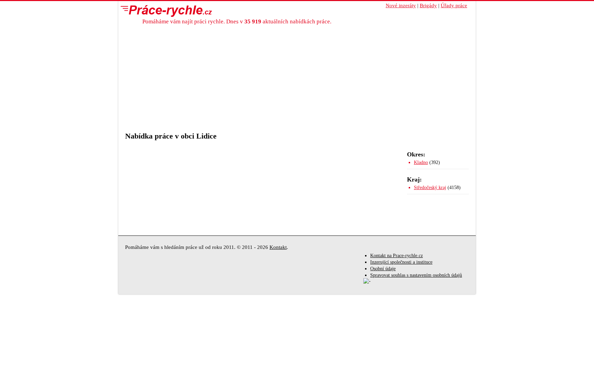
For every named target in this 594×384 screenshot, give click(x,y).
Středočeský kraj (430, 187)
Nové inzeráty (401, 5)
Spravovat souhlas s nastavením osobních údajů (416, 275)
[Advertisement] (297, 77)
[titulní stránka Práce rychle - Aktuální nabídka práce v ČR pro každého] (164, 10)
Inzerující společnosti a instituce (401, 262)
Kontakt (278, 247)
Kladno (421, 162)
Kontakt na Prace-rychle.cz (396, 255)
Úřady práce (454, 5)
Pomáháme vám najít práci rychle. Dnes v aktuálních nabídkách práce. (236, 21)
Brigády (428, 5)
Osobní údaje (383, 268)
